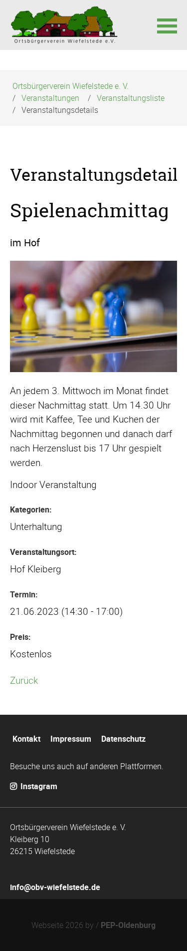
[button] (167, 25)
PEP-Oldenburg (128, 925)
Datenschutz (123, 738)
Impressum (70, 738)
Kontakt (26, 738)
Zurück (24, 680)
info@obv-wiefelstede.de (55, 887)
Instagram (37, 786)
